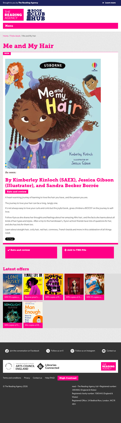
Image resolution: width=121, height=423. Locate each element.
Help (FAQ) (50, 378)
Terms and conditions (12, 378)
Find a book (15, 36)
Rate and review (16, 191)
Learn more (110, 3)
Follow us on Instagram (85, 351)
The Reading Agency (28, 3)
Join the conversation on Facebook (24, 351)
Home (5, 36)
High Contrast (68, 378)
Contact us (111, 351)
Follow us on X (57, 351)
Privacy (27, 378)
